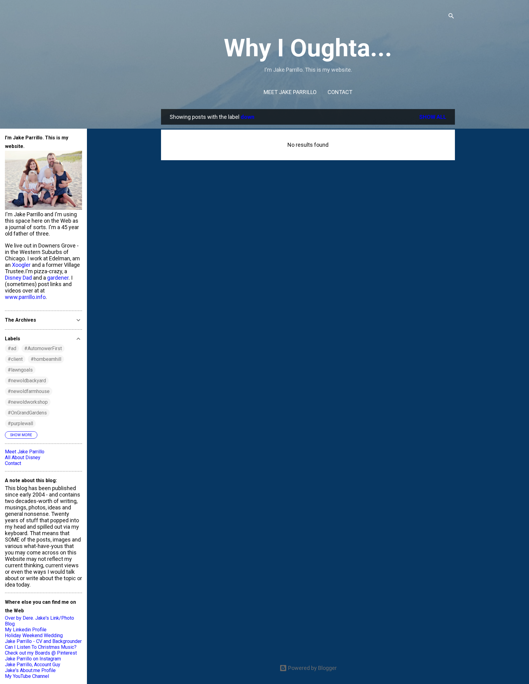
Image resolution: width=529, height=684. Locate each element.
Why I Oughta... (308, 48)
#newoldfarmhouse (29, 391)
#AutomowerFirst (43, 348)
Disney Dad (18, 277)
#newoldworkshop (28, 402)
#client (15, 359)
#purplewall (20, 423)
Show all (432, 117)
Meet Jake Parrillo (290, 92)
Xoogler (21, 265)
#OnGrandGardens (27, 413)
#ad (12, 348)
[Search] (451, 16)
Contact (340, 92)
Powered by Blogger (312, 668)
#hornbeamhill (46, 359)
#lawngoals (20, 370)
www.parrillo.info (25, 297)
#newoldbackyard (27, 381)
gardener (58, 277)
